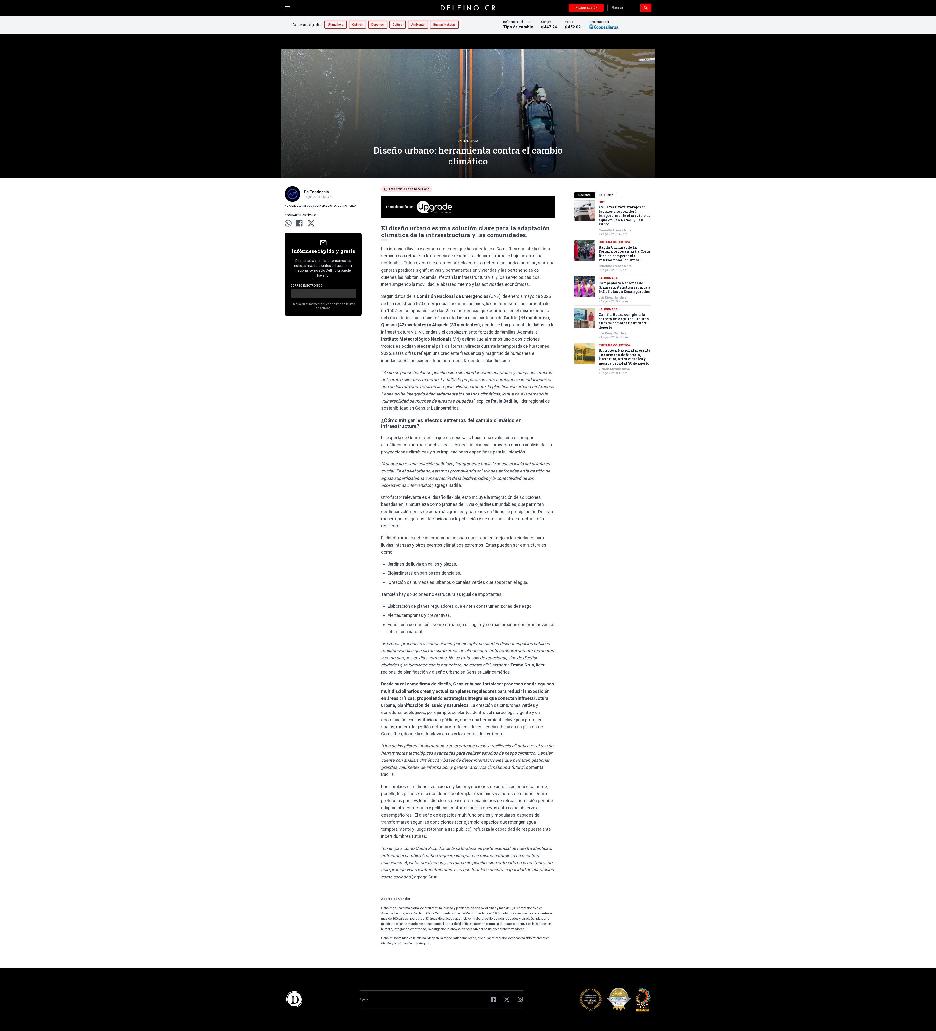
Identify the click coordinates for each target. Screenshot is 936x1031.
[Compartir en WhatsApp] (288, 223)
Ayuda (364, 999)
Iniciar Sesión (586, 8)
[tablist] (612, 195)
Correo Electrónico (307, 285)
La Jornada (608, 278)
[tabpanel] (612, 287)
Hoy (602, 202)
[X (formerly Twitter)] (507, 999)
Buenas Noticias (444, 24)
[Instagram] (520, 999)
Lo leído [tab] (606, 195)
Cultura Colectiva (614, 242)
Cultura (397, 24)
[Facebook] (493, 999)
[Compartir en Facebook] (299, 223)
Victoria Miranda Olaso (614, 369)
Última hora (335, 24)
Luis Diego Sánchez (612, 297)
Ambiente (418, 24)
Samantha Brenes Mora (615, 230)
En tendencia (468, 141)
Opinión (357, 24)
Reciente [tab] (584, 195)
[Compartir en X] (311, 223)
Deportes (377, 24)
